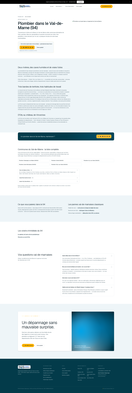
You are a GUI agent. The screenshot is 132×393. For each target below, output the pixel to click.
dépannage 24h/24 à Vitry (39, 97)
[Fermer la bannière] (130, 2)
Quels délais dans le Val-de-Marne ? (71, 255)
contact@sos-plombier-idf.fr (104, 370)
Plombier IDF (20, 16)
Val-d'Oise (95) (90, 378)
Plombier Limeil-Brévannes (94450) (27, 164)
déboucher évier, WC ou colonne (91, 213)
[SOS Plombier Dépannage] (24, 367)
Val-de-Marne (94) (82, 378)
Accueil (51, 6)
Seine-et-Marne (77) (90, 369)
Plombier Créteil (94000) (57, 160)
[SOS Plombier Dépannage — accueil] (25, 6)
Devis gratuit (79, 6)
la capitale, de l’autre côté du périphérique (28, 234)
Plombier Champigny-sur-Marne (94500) (28, 160)
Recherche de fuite (47, 368)
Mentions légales (66, 375)
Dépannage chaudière (48, 379)
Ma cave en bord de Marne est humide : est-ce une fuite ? (76, 267)
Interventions (59, 6)
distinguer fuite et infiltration (86, 210)
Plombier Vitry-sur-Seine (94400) (59, 164)
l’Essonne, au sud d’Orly (24, 237)
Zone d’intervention (69, 6)
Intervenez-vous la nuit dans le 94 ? (71, 278)
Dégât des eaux (46, 375)
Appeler (81, 2)
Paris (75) (80, 368)
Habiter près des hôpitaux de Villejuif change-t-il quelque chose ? (78, 287)
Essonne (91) (90, 372)
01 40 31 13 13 (107, 6)
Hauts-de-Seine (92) (81, 375)
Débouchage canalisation (49, 370)
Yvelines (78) (80, 372)
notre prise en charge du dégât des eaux (88, 208)
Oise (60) (80, 380)
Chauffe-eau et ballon (48, 373)
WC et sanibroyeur (47, 377)
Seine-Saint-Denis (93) (91, 375)
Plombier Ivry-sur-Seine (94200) (91, 160)
